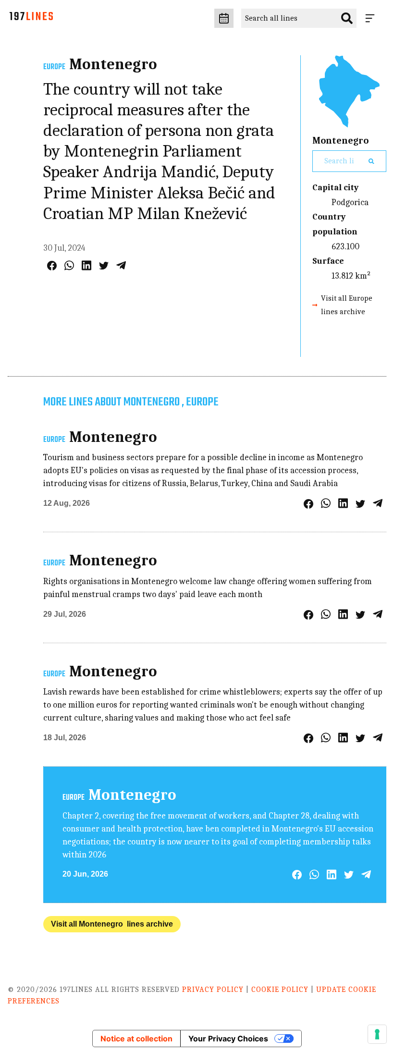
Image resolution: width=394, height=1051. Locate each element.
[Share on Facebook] (52, 265)
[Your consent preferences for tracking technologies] (377, 1034)
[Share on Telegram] (121, 265)
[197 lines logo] (31, 18)
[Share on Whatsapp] (69, 265)
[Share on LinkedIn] (86, 265)
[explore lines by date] (224, 18)
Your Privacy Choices (228, 1038)
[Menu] (372, 18)
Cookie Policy (279, 989)
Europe (54, 67)
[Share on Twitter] (104, 265)
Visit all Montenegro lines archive (112, 924)
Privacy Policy (213, 989)
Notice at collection (136, 1038)
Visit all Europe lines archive (346, 305)
